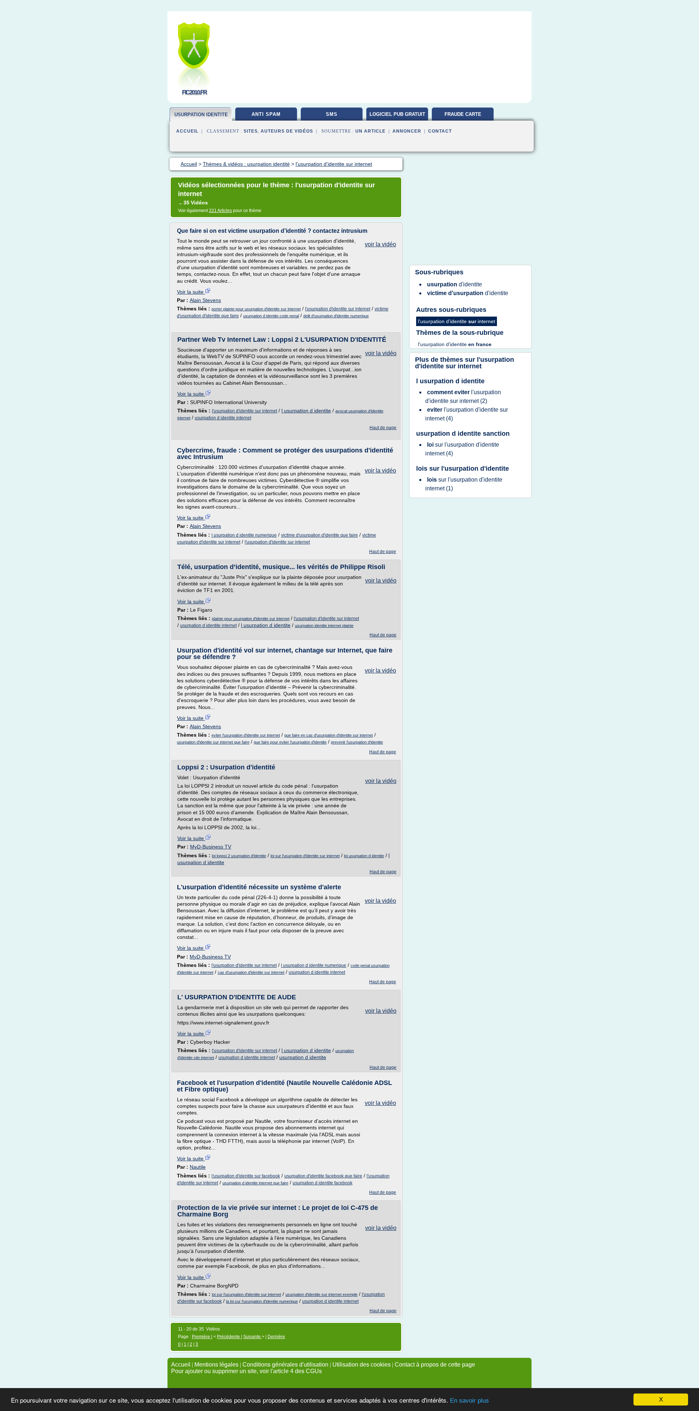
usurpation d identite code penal (271, 316)
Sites (251, 131)
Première (201, 1336)
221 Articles (220, 210)
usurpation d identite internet (223, 417)
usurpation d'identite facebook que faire (323, 1176)
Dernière (276, 1336)
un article (370, 131)
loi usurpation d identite (364, 856)
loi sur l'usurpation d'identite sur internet (305, 856)
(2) (463, 396)
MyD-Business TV (210, 847)
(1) (463, 484)
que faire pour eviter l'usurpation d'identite (290, 742)
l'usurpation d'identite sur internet (337, 308)
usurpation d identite (302, 1057)
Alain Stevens (205, 300)
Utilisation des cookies (361, 1364)
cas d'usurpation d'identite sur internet (251, 972)
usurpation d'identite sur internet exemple (321, 1294)
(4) (466, 414)
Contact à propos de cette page (435, 1364)
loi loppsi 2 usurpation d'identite (239, 856)
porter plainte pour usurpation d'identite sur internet (256, 309)
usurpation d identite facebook (322, 1182)
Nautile (198, 1167)
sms (331, 114)
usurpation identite (201, 114)
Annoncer (406, 131)
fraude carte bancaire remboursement (463, 116)
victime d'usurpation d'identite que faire (319, 535)
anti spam (266, 114)
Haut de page (383, 427)
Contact (440, 131)
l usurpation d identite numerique (244, 535)
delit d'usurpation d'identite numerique (336, 316)
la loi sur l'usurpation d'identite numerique (262, 1301)
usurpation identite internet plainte (324, 625)
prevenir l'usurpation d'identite (357, 742)
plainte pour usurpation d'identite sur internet (250, 618)
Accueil (187, 131)
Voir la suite (191, 292)
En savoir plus (469, 1400)
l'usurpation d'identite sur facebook (246, 1176)
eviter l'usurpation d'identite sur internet (246, 735)
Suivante (252, 1336)
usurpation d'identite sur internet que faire (213, 742)
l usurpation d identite (306, 410)
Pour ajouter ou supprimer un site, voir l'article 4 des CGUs (246, 1371)
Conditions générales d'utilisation (285, 1364)
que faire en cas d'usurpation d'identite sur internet (328, 735)
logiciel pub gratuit (397, 114)
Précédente (229, 1336)
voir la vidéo (380, 244)
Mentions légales (216, 1364)
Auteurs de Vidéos (287, 131)
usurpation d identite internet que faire (255, 1183)
